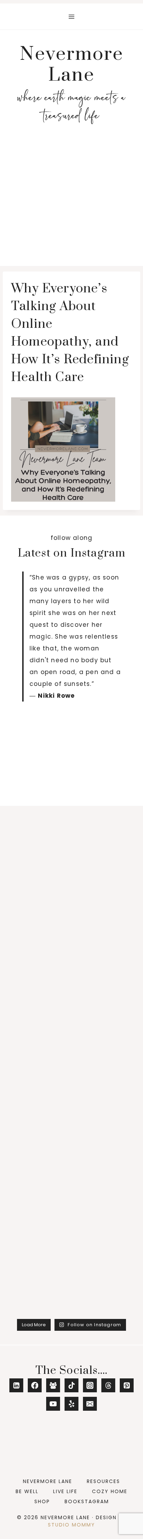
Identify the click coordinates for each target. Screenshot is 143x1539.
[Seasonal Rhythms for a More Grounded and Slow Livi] (71, 757)
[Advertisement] (71, 196)
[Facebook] (35, 1385)
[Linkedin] (16, 1385)
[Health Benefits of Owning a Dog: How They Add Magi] (71, 831)
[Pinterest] (127, 1385)
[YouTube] (53, 1404)
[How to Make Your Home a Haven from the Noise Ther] (71, 1277)
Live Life (65, 1491)
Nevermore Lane (47, 1481)
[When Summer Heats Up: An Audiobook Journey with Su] (71, 1129)
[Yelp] (72, 1404)
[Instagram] (90, 1385)
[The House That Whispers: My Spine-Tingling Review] (71, 980)
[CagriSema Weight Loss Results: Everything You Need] (71, 1203)
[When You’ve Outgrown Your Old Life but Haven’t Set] (71, 905)
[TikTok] (72, 1385)
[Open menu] (71, 16)
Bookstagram (87, 1501)
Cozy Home (109, 1491)
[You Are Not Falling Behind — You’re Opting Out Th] (71, 1054)
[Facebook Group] (53, 1385)
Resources (103, 1481)
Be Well (27, 1491)
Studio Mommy (71, 1524)
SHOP (42, 1501)
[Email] (90, 1404)
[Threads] (108, 1385)
